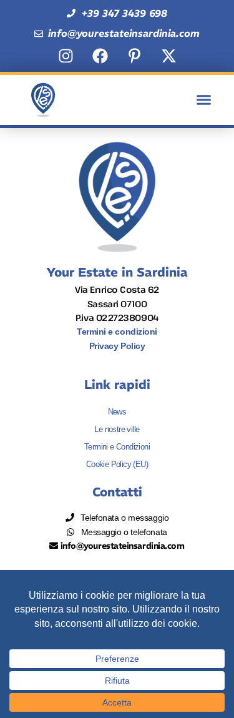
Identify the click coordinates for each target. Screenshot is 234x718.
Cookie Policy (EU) (117, 464)
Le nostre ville (116, 429)
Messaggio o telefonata (121, 532)
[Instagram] (65, 56)
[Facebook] (99, 56)
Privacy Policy (117, 346)
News (117, 411)
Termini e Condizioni (117, 446)
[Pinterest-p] (134, 56)
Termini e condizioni (117, 332)
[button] (204, 100)
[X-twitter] (168, 56)
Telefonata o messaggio (122, 518)
